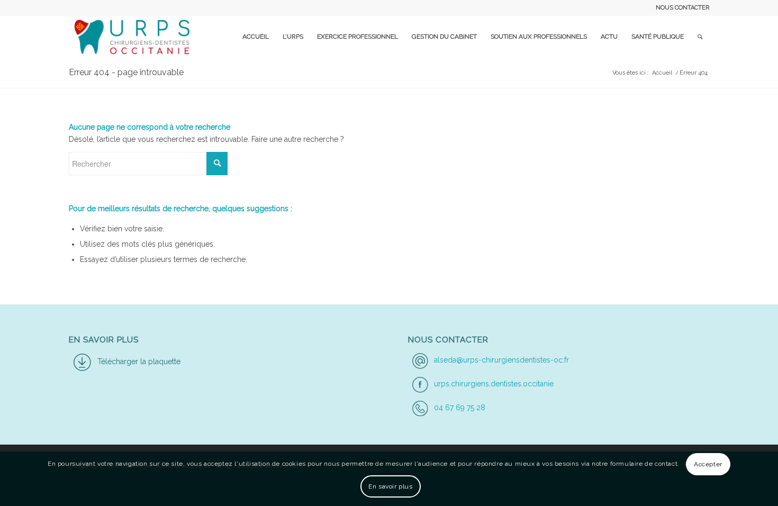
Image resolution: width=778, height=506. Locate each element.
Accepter (708, 464)
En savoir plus (390, 486)
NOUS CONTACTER (682, 7)
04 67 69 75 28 (459, 407)
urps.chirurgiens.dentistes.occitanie (494, 384)
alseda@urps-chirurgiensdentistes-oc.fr (501, 360)
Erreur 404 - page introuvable (126, 72)
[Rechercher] (700, 36)
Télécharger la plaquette (138, 361)
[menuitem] (679, 8)
